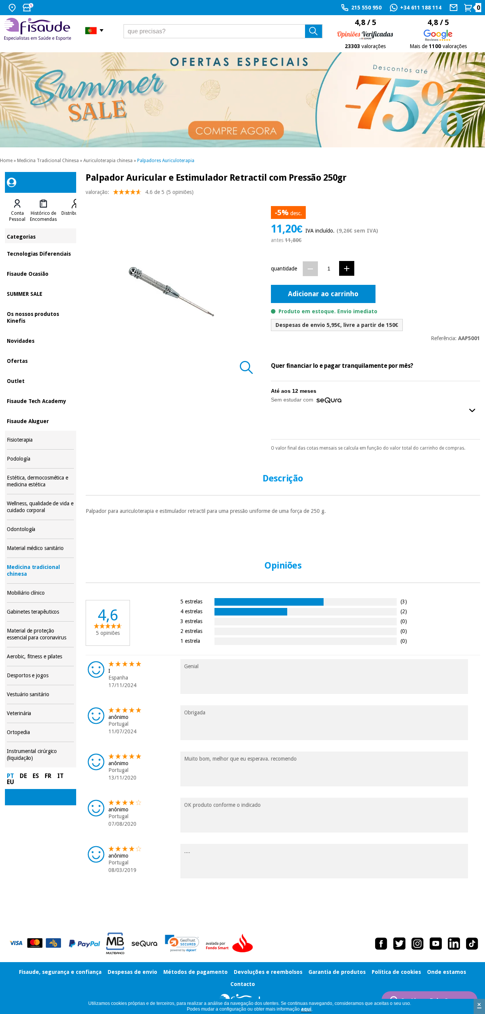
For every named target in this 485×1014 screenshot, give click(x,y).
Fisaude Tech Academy (40, 401)
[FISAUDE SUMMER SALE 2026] (242, 99)
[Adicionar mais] (346, 268)
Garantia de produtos (337, 972)
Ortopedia (40, 732)
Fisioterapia (40, 440)
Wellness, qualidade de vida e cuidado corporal (40, 507)
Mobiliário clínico (40, 593)
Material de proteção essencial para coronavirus (40, 634)
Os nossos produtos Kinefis (40, 316)
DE (23, 776)
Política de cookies (396, 972)
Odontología (40, 529)
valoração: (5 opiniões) (140, 192)
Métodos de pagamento (195, 972)
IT (60, 776)
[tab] (17, 210)
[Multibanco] (115, 943)
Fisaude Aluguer (40, 421)
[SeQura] (144, 944)
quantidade (284, 269)
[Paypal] (84, 943)
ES (36, 776)
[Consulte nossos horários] (28, 7)
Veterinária (40, 713)
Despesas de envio (132, 972)
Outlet (40, 380)
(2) (404, 611)
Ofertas (40, 360)
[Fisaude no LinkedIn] (454, 943)
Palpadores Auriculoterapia (165, 160)
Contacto (242, 984)
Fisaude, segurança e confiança (60, 972)
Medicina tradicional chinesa (40, 570)
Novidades (40, 340)
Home (6, 160)
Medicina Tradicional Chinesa (48, 160)
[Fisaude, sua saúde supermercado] (39, 30)
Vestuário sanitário (40, 694)
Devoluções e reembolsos (268, 972)
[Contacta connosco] (454, 7)
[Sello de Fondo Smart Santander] (231, 943)
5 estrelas (191, 601)
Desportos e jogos (40, 675)
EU (10, 782)
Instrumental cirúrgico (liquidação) (40, 754)
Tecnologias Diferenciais (40, 253)
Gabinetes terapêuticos (40, 612)
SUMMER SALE (40, 293)
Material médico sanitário (40, 548)
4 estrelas (191, 611)
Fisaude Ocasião (40, 273)
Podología (40, 459)
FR (48, 776)
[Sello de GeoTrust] (182, 943)
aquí (306, 1009)
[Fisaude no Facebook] (381, 943)
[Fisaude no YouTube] (436, 943)
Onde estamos (446, 972)
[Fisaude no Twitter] (399, 943)
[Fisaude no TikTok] (472, 943)
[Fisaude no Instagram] (417, 943)
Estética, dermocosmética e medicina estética (40, 481)
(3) (404, 601)
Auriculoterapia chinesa (108, 160)
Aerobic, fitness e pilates (40, 656)
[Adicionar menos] (310, 268)
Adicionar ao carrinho (323, 294)
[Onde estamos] (13, 7)
